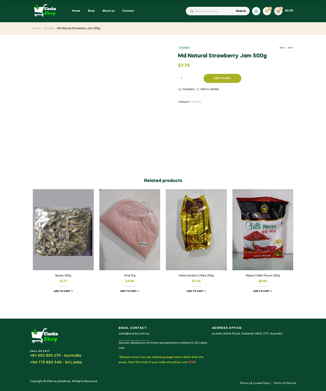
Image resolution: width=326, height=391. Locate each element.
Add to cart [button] (62, 291)
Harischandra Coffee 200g (196, 275)
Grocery (49, 28)
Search (241, 11)
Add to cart (222, 78)
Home (37, 28)
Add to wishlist (209, 89)
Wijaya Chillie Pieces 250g (263, 275)
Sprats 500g (63, 275)
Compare (188, 89)
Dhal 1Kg (129, 275)
